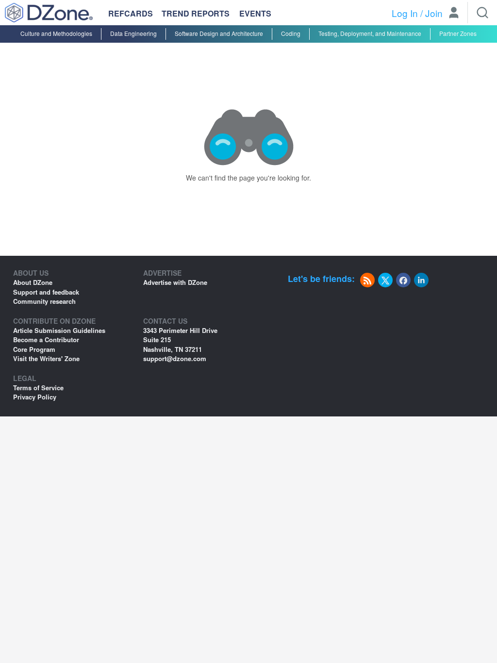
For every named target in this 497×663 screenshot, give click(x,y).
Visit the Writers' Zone (46, 358)
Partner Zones (458, 33)
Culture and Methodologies (56, 33)
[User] (454, 13)
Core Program (34, 349)
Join (434, 12)
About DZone (32, 282)
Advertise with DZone (175, 282)
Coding (290, 33)
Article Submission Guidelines (59, 330)
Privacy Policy (34, 396)
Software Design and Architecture (219, 33)
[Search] (482, 12)
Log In (405, 12)
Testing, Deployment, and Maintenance (369, 33)
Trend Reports (196, 13)
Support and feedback (46, 292)
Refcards (130, 13)
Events (255, 13)
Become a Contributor (46, 339)
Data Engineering (133, 33)
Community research (44, 301)
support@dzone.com (174, 358)
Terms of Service (38, 387)
